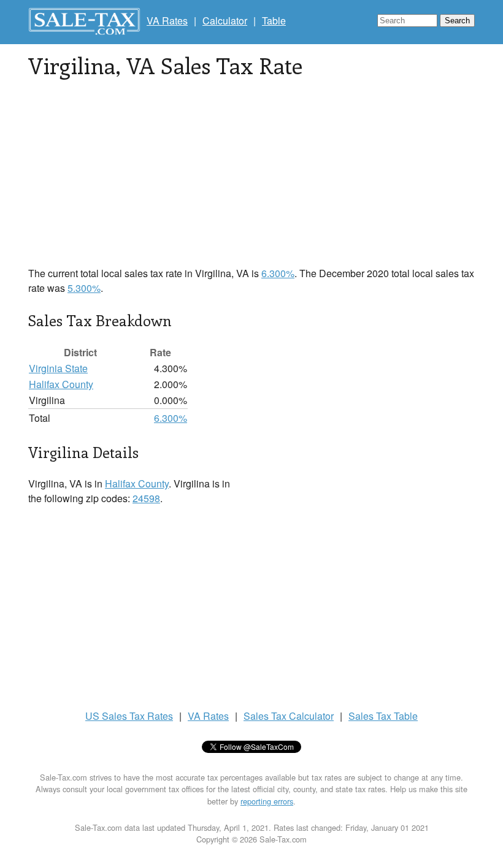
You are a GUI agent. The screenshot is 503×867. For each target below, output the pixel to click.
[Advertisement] (251, 180)
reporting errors (266, 801)
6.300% (277, 273)
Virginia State (58, 368)
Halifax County (61, 384)
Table (274, 20)
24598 (146, 498)
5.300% (84, 288)
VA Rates (167, 20)
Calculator (224, 20)
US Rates (129, 716)
